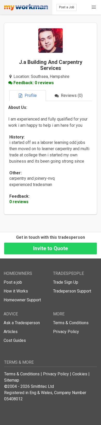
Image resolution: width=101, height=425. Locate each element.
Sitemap (11, 380)
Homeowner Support (22, 299)
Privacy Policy (66, 331)
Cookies (79, 373)
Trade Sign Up (65, 282)
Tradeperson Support (72, 291)
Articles (11, 331)
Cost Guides (15, 340)
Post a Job (66, 7)
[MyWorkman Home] (26, 7)
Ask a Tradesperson (22, 322)
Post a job (13, 282)
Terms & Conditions (71, 322)
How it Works (16, 291)
